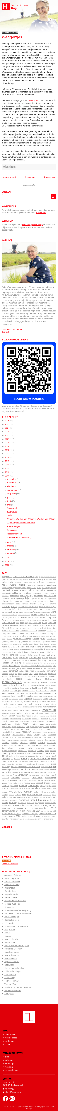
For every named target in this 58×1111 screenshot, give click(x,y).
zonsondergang (34, 816)
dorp (26, 623)
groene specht (37, 641)
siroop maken (26, 748)
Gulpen (36, 644)
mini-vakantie (36, 707)
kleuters (27, 682)
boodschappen (8, 604)
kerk (30, 673)
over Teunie (10, 1034)
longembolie (13, 699)
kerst (36, 673)
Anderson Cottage (12, 875)
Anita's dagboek (11, 878)
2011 (7, 475)
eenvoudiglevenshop (33, 625)
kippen (19, 679)
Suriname (40, 756)
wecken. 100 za (40, 792)
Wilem (54, 795)
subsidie (31, 756)
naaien (41, 713)
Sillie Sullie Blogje (12, 971)
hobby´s (48, 652)
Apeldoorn (41, 585)
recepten (26, 731)
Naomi (4, 716)
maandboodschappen (33, 701)
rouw (14, 737)
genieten (53, 636)
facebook (12, 631)
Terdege (25, 758)
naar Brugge (50, 713)
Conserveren (12, 530)
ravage (18, 732)
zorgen (53, 816)
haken (5, 646)
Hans (33, 646)
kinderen (52, 676)
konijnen (15, 688)
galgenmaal (45, 636)
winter (28, 797)
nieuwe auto (44, 716)
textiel (12, 761)
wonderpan (51, 797)
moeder (26, 710)
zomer (36, 805)
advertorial (7, 582)
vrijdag (43, 786)
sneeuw (40, 750)
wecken (28, 791)
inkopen (5, 662)
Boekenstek (9, 888)
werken (11, 795)
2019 (7, 446)
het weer (40, 652)
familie (23, 630)
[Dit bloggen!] (6, 166)
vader (39, 769)
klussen (44, 682)
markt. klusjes (40, 704)
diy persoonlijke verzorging (37, 620)
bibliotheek (38, 596)
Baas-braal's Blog (12, 884)
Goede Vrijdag (15, 641)
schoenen (24, 743)
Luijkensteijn (37, 699)
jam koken (14, 665)
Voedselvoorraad (14, 533)
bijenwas (34, 598)
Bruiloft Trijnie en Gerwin (20, 609)
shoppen (12, 748)
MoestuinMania (11, 955)
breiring (41, 604)
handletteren (13, 647)
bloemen (18, 601)
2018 (7, 450)
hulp (9, 660)
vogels (53, 783)
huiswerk (52, 657)
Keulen (34, 676)
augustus (11, 493)
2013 (7, 468)
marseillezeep (7, 707)
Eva (54, 628)
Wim (10, 797)
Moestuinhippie (11, 952)
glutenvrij (5, 641)
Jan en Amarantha (45, 666)
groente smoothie (49, 641)
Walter (28, 788)
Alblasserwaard (9, 585)
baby (4, 590)
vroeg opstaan (14, 788)
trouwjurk (44, 767)
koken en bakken (30, 685)
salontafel (42, 737)
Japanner (12, 668)
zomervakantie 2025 (47, 813)
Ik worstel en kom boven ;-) (19, 537)
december (12, 479)
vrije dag (5, 788)
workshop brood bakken (32, 799)
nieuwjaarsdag (15, 719)
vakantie (6, 772)
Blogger (29, 1108)
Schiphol (14, 743)
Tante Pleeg (9, 977)
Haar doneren (45, 644)
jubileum (36, 668)
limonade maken (31, 696)
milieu (14, 707)
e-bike (50, 623)
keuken (27, 676)
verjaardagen (50, 778)
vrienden (23, 785)
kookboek (36, 688)
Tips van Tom (10, 984)
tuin (50, 766)
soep (47, 751)
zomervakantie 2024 (30, 813)
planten (53, 727)
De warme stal (10, 897)
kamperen (51, 671)
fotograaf (52, 633)
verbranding (44, 775)
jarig (19, 668)
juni (9, 501)
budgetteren (39, 609)
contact (8, 1044)
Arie (34, 587)
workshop (13, 800)
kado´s (21, 671)
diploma (52, 617)
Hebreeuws (18, 650)
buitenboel (7, 612)
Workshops (41, 212)
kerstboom (52, 674)
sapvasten (24, 740)
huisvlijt (45, 658)
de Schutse (14, 617)
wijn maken (47, 795)
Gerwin (9, 639)
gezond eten (51, 639)
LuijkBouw (28, 699)
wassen (5, 792)
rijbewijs (37, 734)
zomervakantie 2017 (43, 808)
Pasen (25, 724)
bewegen (5, 596)
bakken (31, 590)
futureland (36, 636)
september (12, 490)
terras (53, 759)
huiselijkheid (23, 658)
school (41, 742)
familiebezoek (32, 631)
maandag (19, 701)
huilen (15, 658)
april (9, 542)
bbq (44, 590)
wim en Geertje (19, 797)
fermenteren (23, 633)
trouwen (36, 766)
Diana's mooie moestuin (15, 900)
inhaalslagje (51, 660)
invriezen (5, 666)
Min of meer (10, 942)
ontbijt (4, 721)
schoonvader (43, 745)
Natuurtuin (9, 964)
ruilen (19, 737)
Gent (3, 639)
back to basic (12, 590)
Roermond (52, 735)
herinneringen (30, 652)
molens (20, 713)
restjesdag (6, 734)
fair (17, 631)
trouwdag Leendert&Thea (21, 767)
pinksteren (34, 727)
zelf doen (30, 803)
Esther (49, 628)
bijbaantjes (20, 598)
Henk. (48, 650)
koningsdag (25, 688)
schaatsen (32, 740)
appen (29, 588)
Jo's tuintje (9, 923)
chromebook (45, 612)
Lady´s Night (44, 691)
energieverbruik (40, 628)
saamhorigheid (27, 737)
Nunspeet (44, 719)
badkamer (23, 590)
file (37, 633)
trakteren (40, 764)
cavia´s (32, 612)
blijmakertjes (7, 601)
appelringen (7, 588)
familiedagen (51, 631)
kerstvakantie (17, 676)
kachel (4, 671)
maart (10, 545)
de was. (30, 617)
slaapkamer (40, 748)
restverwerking (19, 734)
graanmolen (26, 641)
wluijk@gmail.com (13, 1092)
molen (12, 713)
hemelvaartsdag (34, 650)
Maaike (52, 698)
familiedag (42, 631)
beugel (45, 593)
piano (14, 727)
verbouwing (34, 775)
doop (22, 623)
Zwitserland (48, 819)
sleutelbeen (52, 748)
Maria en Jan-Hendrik (17, 704)
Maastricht (46, 701)
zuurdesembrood (9, 819)
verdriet (53, 775)
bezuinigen (14, 596)
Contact (5, 332)
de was (23, 617)
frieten (25, 636)
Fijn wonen (9, 907)
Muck (27, 713)
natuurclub (20, 716)
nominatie (26, 718)
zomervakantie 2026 (11, 816)
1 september (7, 577)
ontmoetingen (14, 721)
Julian (43, 668)
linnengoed (43, 696)
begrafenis (6, 593)
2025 (7, 424)
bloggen (27, 601)
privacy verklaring (25, 1106)
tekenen (17, 759)
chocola (37, 612)
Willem (5, 797)
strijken (16, 756)
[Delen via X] (9, 166)
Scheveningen (50, 740)
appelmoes (51, 585)
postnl (41, 729)
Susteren (48, 756)
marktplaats (51, 704)
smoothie (32, 751)
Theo (16, 761)
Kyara (38, 691)
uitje (9, 769)
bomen (53, 601)
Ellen (12, 628)
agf (38, 582)
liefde (19, 696)
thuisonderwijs (43, 761)
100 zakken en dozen (23, 576)
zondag (24, 816)
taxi (12, 759)
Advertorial (12, 508)
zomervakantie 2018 (11, 811)
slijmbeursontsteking (9, 751)
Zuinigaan (9, 993)
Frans (21, 636)
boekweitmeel (43, 601)
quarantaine (51, 729)
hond (54, 652)
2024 (7, 428)
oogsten (40, 721)
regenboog (37, 732)
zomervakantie (20, 808)
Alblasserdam (51, 582)
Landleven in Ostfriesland (16, 926)
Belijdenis (27, 593)
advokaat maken (21, 582)
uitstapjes (29, 769)
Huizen (4, 660)
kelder (25, 674)
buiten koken (51, 609)
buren (26, 612)
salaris (36, 737)
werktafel (18, 795)
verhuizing (26, 778)
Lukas (45, 699)
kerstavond (43, 674)
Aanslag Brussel (22, 579)
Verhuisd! (5, 778)
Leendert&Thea (32, 693)
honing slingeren (10, 655)
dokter (12, 622)
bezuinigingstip (26, 596)
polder (28, 729)
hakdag (53, 644)
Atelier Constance (12, 881)
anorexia (31, 585)
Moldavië (5, 713)
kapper (5, 674)
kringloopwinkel (21, 690)
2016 (7, 457)
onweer (33, 721)
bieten (13, 598)
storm (53, 753)
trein (47, 764)
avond (44, 588)
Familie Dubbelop (12, 904)
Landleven (11, 693)
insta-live (38, 663)
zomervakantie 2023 (11, 813)
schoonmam (19, 745)
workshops (51, 800)
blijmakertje (52, 598)
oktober (11, 486)
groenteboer (7, 644)
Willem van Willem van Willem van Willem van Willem (31, 519)
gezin (42, 638)
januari (10, 553)
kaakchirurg (51, 668)
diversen (22, 620)
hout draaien (39, 655)
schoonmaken (7, 745)
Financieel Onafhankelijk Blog (17, 910)
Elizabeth (5, 628)
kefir (20, 674)
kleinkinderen (12, 682)
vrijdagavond (51, 786)
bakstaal (39, 590)
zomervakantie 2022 (48, 811)
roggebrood (6, 737)
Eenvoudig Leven (29, 1020)
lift (22, 696)
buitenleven (18, 612)
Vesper (5, 783)
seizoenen (52, 745)
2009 (7, 561)
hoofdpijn (23, 655)
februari (11, 549)
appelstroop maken (19, 588)
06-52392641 (11, 1089)
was (54, 788)
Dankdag (53, 615)
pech (42, 724)
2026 (7, 420)
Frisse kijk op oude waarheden (18, 913)
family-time (6, 633)
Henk (42, 649)
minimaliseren (49, 706)
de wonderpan (11, 1070)
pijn (27, 726)
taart (54, 756)
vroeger (22, 788)
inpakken (22, 662)
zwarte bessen (30, 819)
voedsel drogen (43, 783)
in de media (25, 660)
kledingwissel (50, 679)
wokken (42, 797)
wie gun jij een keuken (32, 794)
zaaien (5, 802)
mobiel (15, 710)
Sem (3, 748)
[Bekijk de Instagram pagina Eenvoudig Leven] (12, 1098)
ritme (44, 735)
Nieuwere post (9, 177)
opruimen (51, 721)
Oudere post (49, 177)
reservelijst (52, 732)
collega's (14, 615)
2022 (7, 435)
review (29, 734)
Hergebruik (18, 652)
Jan (37, 665)
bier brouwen (50, 596)
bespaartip (37, 593)
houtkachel (7, 657)
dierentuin (44, 617)
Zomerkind (6, 808)
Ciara (53, 611)
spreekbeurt (21, 753)
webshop (16, 791)
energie (30, 628)
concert (27, 615)
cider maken (6, 615)
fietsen (32, 633)
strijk (11, 756)
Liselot (7, 932)
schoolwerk (51, 743)
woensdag (35, 797)
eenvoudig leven (17, 625)
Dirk (4, 620)
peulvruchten (6, 727)
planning (45, 727)
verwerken (52, 780)
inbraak (33, 660)
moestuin (49, 710)
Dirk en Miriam (12, 620)
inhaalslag (41, 660)
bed (48, 590)
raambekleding (8, 732)
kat (16, 674)
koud (11, 691)
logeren (5, 699)
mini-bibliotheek (24, 707)
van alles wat (7, 775)
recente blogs (11, 1037)
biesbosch (6, 598)
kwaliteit (32, 691)
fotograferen (6, 636)
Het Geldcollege (11, 916)
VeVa (10, 783)
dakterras (41, 615)
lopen (21, 699)
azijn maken (51, 588)
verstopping (23, 780)
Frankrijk (15, 636)
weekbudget (51, 792)
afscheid (32, 582)
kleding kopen (34, 679)
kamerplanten (40, 671)
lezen (14, 696)
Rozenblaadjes (13, 526)
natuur (11, 715)
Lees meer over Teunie (12, 329)
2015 (7, 461)
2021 (7, 439)
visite (15, 783)
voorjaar (5, 785)
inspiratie (31, 663)
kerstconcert (6, 676)
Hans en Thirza (44, 646)
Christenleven (10, 891)
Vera (15, 775)
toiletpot (19, 764)
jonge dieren (27, 668)
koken (17, 685)
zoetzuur (28, 805)
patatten (33, 724)
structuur (23, 756)
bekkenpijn (17, 593)
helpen (25, 649)
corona (34, 614)
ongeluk (52, 718)
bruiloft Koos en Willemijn (28, 607)
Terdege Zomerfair (40, 758)
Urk (35, 770)
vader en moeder (49, 769)
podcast (5, 729)
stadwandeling (38, 753)
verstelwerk (14, 780)
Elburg (53, 625)
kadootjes (29, 671)
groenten (17, 644)
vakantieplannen (41, 772)
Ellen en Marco (20, 628)
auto (39, 587)
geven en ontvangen (22, 639)
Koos (44, 687)
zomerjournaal (48, 805)
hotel (30, 655)
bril (46, 604)
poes (13, 729)
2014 (7, 464)
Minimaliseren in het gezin (16, 945)
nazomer (29, 716)
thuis (25, 761)
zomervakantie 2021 (31, 811)
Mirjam (4, 710)
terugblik (5, 761)
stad (29, 753)
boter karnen (22, 604)
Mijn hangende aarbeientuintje (21, 522)
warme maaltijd (47, 788)
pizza (40, 727)
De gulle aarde (11, 894)
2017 (7, 453)
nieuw (36, 716)
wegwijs (5, 795)
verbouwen (23, 775)
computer (21, 615)
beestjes (53, 590)
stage (47, 753)
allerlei (22, 584)
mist (10, 710)
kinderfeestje (7, 679)
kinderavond (42, 676)
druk (39, 623)
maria (5, 704)
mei (9, 504)
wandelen (36, 788)
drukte (44, 623)
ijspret (14, 660)
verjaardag (37, 777)
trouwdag (6, 767)
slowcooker (22, 751)
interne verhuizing (49, 663)
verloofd (5, 780)
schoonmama (32, 745)
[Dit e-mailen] (4, 166)
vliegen (20, 783)
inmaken (14, 662)
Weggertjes (12, 511)
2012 (7, 472)
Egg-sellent (46, 625)
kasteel (11, 674)
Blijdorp (44, 598)
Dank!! (9, 515)
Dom (17, 623)
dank (47, 615)
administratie (50, 579)
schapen (40, 740)
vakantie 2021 (29, 772)
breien (33, 603)
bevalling (53, 593)
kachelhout (13, 671)
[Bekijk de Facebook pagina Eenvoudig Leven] (5, 1098)
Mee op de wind (11, 939)
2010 (7, 557)
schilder (5, 742)
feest (14, 633)
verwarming (33, 780)
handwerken (24, 646)
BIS (39, 598)
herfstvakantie (7, 652)
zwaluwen (20, 819)
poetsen (20, 729)
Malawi (53, 701)
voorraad (14, 786)
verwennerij (43, 780)
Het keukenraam (11, 920)
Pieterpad (20, 726)
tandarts (6, 758)
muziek (35, 713)
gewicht (35, 639)
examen (5, 631)
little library (51, 696)
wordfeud (5, 800)
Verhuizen (15, 777)
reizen (44, 732)
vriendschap (33, 785)
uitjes (13, 770)
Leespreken (9, 929)
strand (5, 756)
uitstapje (19, 769)
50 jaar (12, 579)
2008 (7, 565)
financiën (43, 633)
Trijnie (53, 764)
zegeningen (22, 803)
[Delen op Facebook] (12, 166)
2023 (7, 431)
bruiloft (14, 606)
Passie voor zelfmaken (14, 968)
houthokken (51, 655)
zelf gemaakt (39, 803)
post (35, 729)
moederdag (36, 710)
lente (41, 693)
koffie (10, 685)
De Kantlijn (6, 617)
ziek (9, 805)
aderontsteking (36, 579)
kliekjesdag (35, 682)
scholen (33, 743)
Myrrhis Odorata (11, 961)
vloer (33, 783)
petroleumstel (51, 724)
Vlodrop (27, 783)
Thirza (21, 761)
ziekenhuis (18, 805)
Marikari (8, 936)
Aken (43, 582)
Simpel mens (10, 974)
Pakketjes (17, 724)
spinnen (12, 753)
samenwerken (13, 740)
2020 (7, 442)
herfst (53, 649)
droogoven (33, 623)
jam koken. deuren (28, 666)
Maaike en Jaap (8, 701)
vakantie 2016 (17, 772)
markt (30, 704)
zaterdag (13, 802)
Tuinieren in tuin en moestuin (17, 987)
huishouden (35, 657)
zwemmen (39, 819)
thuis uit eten (32, 761)
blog (7, 1056)
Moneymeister (10, 958)
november (12, 482)
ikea (18, 660)
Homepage (30, 177)
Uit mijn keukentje (12, 990)
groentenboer (27, 644)
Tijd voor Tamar (11, 981)
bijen (27, 598)
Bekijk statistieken (10, 863)
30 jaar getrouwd (45, 577)
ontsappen (25, 721)
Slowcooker (33, 100)
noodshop (35, 719)
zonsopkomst (45, 816)
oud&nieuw (6, 724)
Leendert (20, 693)
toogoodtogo (29, 764)
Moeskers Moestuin (13, 948)
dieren (36, 617)
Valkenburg (52, 772)
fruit (30, 636)
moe (20, 710)
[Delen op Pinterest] (14, 166)
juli (9, 497)
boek (34, 601)
